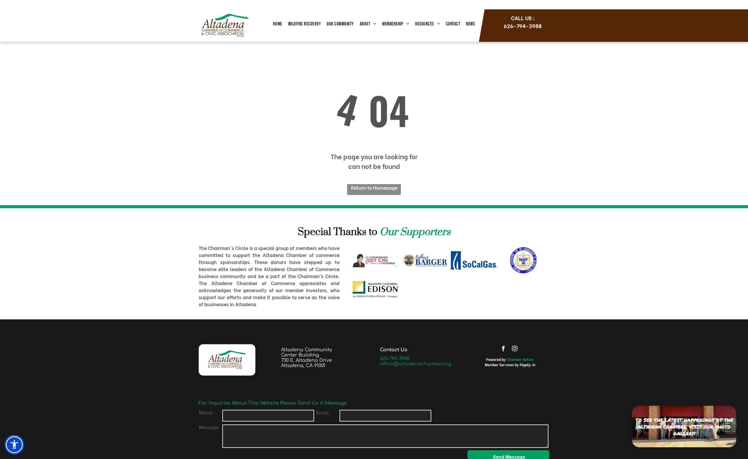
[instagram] (514, 349)
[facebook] (503, 349)
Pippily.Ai (527, 364)
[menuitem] (277, 24)
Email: (323, 412)
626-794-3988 (394, 358)
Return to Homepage (374, 187)
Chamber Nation (520, 359)
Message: (209, 427)
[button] (14, 444)
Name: (206, 412)
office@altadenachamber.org (415, 363)
